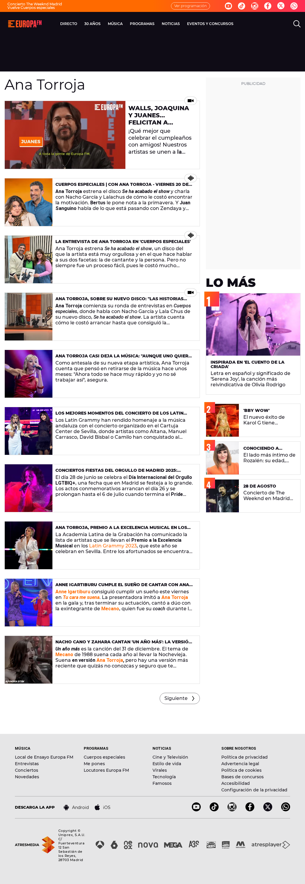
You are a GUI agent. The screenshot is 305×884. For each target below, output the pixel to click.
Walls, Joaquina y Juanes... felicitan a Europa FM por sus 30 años (158, 122)
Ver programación (190, 6)
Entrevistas (27, 763)
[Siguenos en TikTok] (214, 810)
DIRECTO (68, 23)
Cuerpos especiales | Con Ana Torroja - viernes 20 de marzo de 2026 (122, 187)
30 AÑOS (92, 23)
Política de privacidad (244, 757)
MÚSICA (115, 23)
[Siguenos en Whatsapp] (294, 6)
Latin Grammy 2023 (113, 546)
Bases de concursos (242, 776)
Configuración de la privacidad (254, 790)
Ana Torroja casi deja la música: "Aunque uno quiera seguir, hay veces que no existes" (123, 358)
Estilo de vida (166, 763)
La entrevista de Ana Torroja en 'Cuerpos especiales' (123, 241)
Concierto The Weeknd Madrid (34, 4)
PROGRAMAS (142, 23)
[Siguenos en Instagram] (254, 6)
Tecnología (164, 776)
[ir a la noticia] (65, 135)
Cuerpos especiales (104, 757)
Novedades (27, 776)
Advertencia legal (240, 763)
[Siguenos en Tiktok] (241, 6)
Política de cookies (241, 770)
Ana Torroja (110, 660)
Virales (159, 770)
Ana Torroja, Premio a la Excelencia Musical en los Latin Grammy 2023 (121, 530)
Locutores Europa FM (106, 770)
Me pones (94, 763)
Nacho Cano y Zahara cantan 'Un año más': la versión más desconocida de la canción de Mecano (123, 644)
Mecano (64, 654)
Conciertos (26, 770)
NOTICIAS (171, 23)
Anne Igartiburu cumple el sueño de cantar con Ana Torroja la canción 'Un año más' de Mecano (122, 587)
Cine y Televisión (170, 757)
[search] (297, 23)
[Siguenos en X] (267, 810)
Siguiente (176, 698)
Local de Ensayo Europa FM (44, 757)
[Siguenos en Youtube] (228, 6)
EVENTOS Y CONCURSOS (210, 23)
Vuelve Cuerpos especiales (31, 7)
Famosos (162, 783)
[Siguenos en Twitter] (280, 6)
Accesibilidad (235, 783)
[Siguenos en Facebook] (267, 6)
